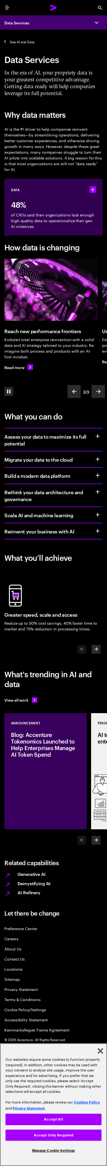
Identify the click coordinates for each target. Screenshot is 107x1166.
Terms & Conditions (22, 999)
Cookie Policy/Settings (25, 1009)
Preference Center (20, 928)
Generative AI (32, 874)
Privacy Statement (21, 989)
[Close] (100, 1051)
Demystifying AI (34, 883)
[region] (53, 1104)
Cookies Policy (87, 1102)
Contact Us (14, 959)
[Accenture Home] (53, 7)
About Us (12, 948)
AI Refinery (29, 892)
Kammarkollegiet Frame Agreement (36, 1030)
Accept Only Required (54, 1135)
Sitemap (12, 979)
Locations (13, 969)
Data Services (16, 22)
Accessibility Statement (26, 1019)
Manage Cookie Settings (53, 1150)
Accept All (53, 1119)
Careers (11, 938)
